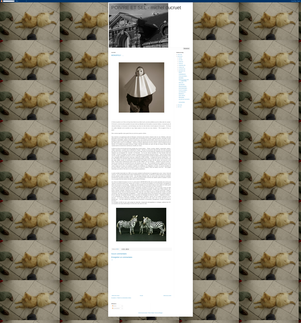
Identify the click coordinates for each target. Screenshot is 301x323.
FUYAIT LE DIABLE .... (183, 90)
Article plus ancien (167, 295)
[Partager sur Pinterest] (128, 249)
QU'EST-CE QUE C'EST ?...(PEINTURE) (184, 80)
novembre (181, 69)
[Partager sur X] (125, 249)
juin (180, 59)
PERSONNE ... (182, 97)
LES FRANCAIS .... (183, 91)
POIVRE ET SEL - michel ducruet (146, 7)
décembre (181, 70)
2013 (179, 56)
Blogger (160, 312)
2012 (179, 54)
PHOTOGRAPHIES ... (183, 88)
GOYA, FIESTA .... (182, 95)
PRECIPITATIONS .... (183, 86)
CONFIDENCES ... (183, 74)
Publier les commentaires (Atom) (124, 297)
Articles (114, 306)
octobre (180, 67)
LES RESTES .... (182, 84)
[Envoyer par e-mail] (122, 249)
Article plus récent (115, 295)
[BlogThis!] (124, 249)
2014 (179, 105)
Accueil (141, 295)
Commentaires (116, 308)
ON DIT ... (181, 72)
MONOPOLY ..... (182, 93)
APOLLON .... (181, 82)
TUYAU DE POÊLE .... (183, 76)
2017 (179, 106)
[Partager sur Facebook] (127, 249)
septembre (181, 65)
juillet (180, 61)
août (180, 63)
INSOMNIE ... (181, 78)
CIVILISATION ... (182, 102)
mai (180, 58)
